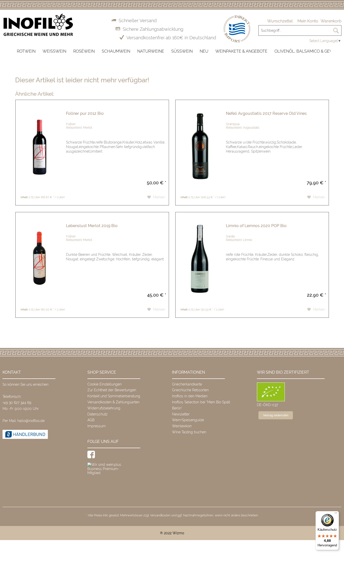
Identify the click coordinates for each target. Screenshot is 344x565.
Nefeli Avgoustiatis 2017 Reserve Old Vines (266, 113)
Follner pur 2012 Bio (85, 113)
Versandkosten (160, 515)
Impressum (96, 426)
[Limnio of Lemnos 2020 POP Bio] (199, 259)
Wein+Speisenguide (188, 420)
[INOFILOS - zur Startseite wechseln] (38, 25)
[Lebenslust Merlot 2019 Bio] (39, 259)
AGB (90, 420)
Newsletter (181, 414)
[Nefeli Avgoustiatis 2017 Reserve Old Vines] (199, 146)
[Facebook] (91, 454)
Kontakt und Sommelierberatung (113, 396)
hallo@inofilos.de (31, 421)
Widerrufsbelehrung (103, 408)
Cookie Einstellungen (104, 384)
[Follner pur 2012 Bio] (39, 146)
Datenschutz (97, 414)
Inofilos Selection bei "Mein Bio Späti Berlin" (201, 405)
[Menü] (336, 514)
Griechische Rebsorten (190, 390)
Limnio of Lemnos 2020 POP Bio (256, 225)
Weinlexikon (182, 426)
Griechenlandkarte (187, 384)
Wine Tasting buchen (189, 432)
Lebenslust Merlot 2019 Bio (92, 225)
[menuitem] (280, 21)
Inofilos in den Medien (190, 396)
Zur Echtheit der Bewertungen (111, 390)
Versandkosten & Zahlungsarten (113, 402)
